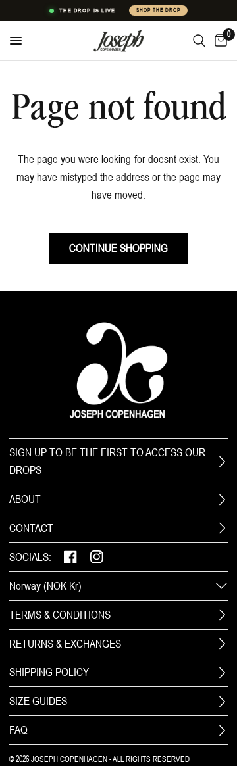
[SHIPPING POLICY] (221, 672)
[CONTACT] (221, 528)
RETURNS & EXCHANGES (65, 643)
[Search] (199, 40)
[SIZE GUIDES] (221, 701)
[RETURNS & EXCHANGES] (221, 643)
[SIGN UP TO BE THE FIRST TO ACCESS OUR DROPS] (221, 461)
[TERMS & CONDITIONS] (221, 614)
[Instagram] (96, 557)
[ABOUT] (221, 499)
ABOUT (25, 499)
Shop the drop (158, 10)
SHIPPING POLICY (49, 672)
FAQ (18, 729)
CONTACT (31, 528)
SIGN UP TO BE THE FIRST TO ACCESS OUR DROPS (107, 461)
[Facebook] (70, 557)
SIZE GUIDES (38, 700)
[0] (218, 40)
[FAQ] (221, 730)
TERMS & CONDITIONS (60, 614)
